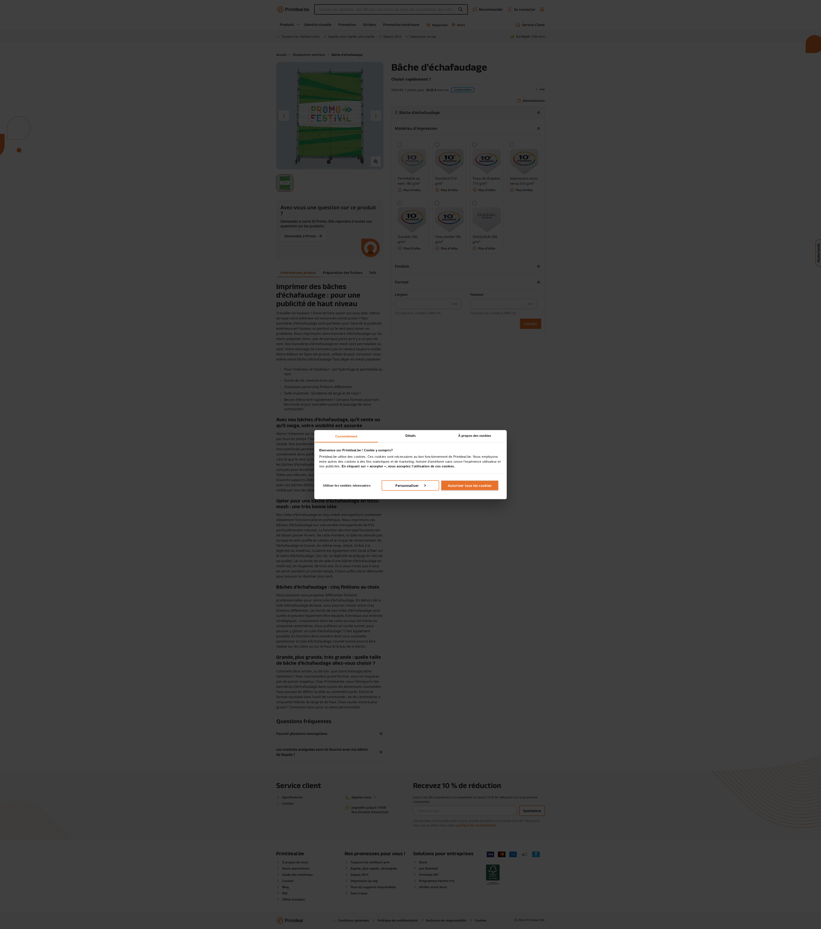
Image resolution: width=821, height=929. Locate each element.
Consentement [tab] (346, 436)
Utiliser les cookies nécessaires (347, 485)
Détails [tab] (410, 435)
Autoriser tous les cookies (470, 485)
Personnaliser (406, 485)
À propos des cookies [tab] (474, 435)
